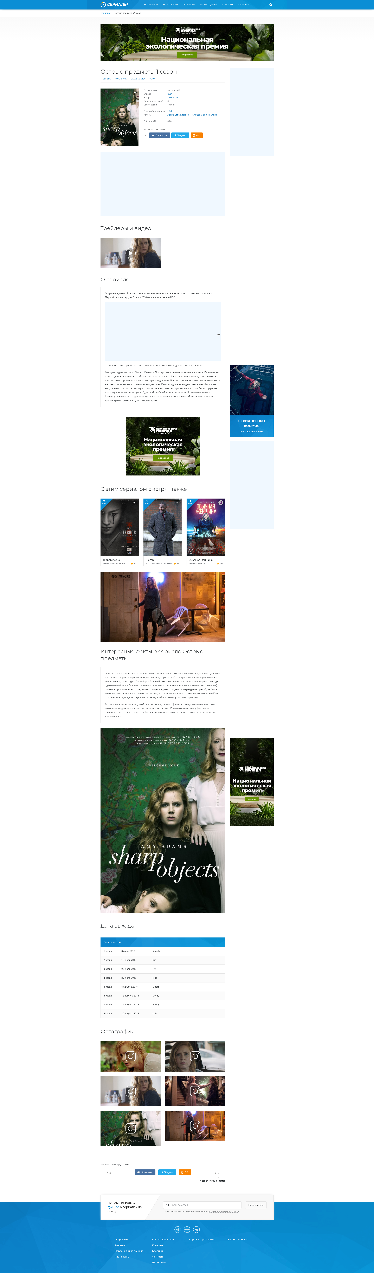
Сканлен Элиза (209, 114)
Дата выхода (138, 79)
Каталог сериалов (163, 1240)
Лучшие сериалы (236, 1240)
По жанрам (151, 5)
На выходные (208, 5)
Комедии (157, 1245)
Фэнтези (157, 1257)
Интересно (244, 5)
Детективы (159, 1262)
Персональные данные (129, 1251)
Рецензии (189, 5)
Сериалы (105, 13)
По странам (170, 5)
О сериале (121, 79)
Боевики (157, 1251)
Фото (152, 79)
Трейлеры (106, 79)
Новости (227, 5)
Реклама (120, 1245)
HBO (169, 111)
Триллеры (172, 97)
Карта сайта (122, 1257)
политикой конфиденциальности (224, 1211)
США (169, 94)
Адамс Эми (173, 114)
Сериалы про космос (202, 1240)
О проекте (121, 1240)
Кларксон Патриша (190, 114)
